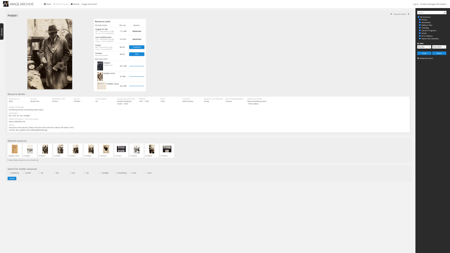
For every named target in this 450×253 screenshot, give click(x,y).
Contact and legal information (433, 4)
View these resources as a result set (23, 160)
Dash (48, 4)
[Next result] (408, 14)
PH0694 (133, 156)
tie (87, 173)
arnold (28, 173)
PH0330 (103, 156)
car (41, 173)
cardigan (105, 173)
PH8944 (164, 156)
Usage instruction (89, 4)
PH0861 (26, 156)
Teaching (425, 28)
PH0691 (42, 156)
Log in (416, 4)
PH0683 (87, 156)
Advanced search (426, 58)
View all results (400, 14)
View (137, 54)
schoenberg (122, 173)
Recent (76, 4)
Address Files (426, 25)
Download (137, 47)
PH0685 (148, 156)
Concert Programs (428, 30)
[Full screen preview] (50, 54)
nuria (149, 173)
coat (73, 173)
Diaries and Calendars (430, 38)
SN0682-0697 (14, 156)
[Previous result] (391, 14)
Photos (424, 20)
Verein (424, 33)
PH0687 (57, 156)
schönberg (14, 173)
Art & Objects (427, 36)
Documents (426, 22)
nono (134, 173)
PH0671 (72, 156)
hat (57, 173)
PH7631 (118, 156)
